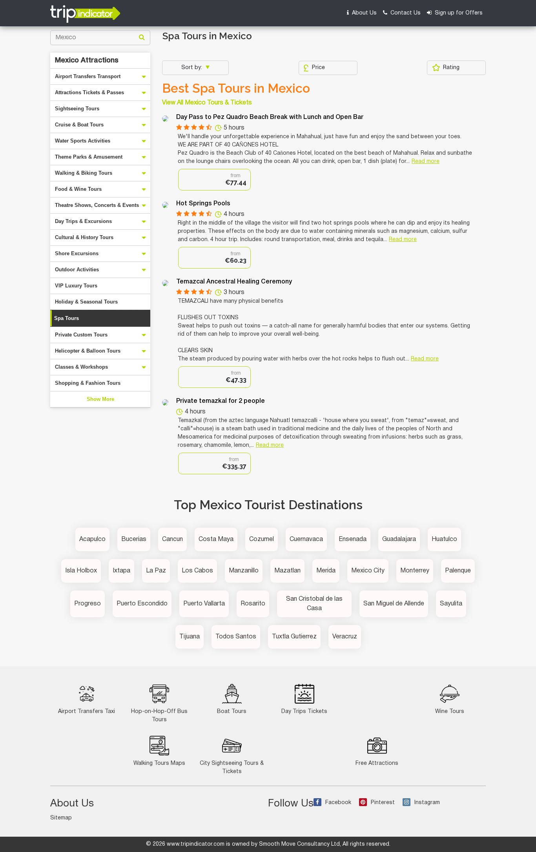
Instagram (427, 802)
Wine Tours (449, 711)
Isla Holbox (81, 571)
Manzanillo (244, 571)
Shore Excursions (76, 253)
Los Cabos (197, 571)
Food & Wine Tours (78, 189)
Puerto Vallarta (204, 604)
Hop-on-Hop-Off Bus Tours (159, 715)
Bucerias (133, 539)
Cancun (172, 539)
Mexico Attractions (87, 60)
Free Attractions (377, 763)
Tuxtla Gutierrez (294, 637)
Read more (425, 161)
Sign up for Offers (458, 13)
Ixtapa (121, 571)
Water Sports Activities (82, 141)
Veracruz (344, 637)
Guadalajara (399, 539)
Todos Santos (235, 637)
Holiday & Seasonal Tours (86, 302)
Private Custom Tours (81, 335)
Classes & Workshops (81, 367)
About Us (363, 13)
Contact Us (405, 13)
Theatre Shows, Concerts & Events (97, 205)
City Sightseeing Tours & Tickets (232, 767)
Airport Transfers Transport (87, 76)
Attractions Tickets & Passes (89, 92)
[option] (214, 179)
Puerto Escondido (142, 604)
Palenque (458, 571)
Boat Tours (231, 711)
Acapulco (92, 539)
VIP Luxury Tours (76, 286)
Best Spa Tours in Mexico (236, 88)
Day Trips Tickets (304, 711)
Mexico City (368, 571)
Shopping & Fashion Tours (87, 383)
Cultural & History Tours (84, 237)
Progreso (87, 604)
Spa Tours (66, 318)
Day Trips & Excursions (83, 221)
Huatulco (444, 539)
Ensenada (352, 539)
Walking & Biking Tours (83, 173)
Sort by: (192, 67)
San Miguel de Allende (393, 604)
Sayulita (451, 604)
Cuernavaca (306, 539)
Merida (325, 571)
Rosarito (253, 604)
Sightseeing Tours (77, 109)
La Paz (156, 571)
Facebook (338, 802)
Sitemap (61, 818)
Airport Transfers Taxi (86, 711)
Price (318, 67)
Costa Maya (216, 539)
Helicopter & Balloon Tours (87, 351)
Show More (100, 399)
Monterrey (414, 571)
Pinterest (383, 802)
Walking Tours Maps (159, 763)
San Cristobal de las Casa (314, 603)
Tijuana (189, 637)
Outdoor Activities (77, 269)
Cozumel (261, 539)
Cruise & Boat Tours (79, 125)
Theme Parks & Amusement (88, 157)
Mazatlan (287, 571)
